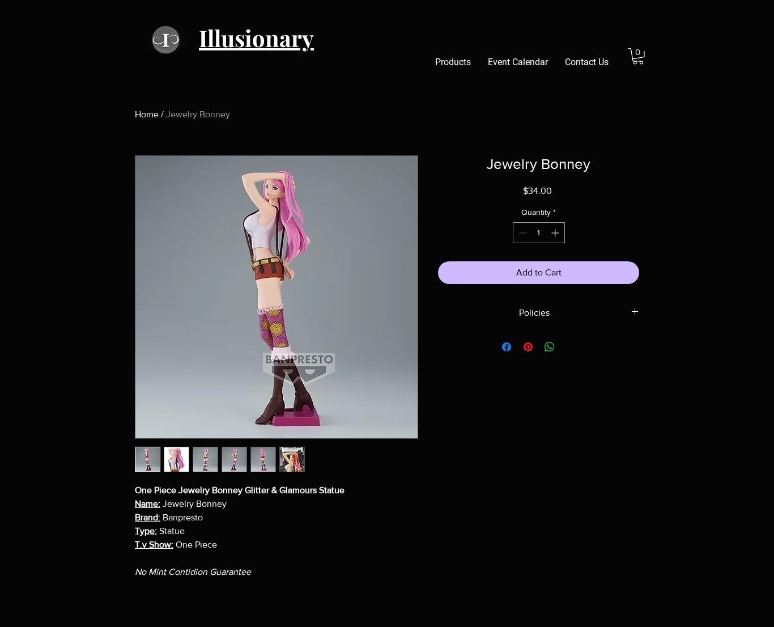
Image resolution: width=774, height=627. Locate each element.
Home (147, 114)
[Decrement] (521, 233)
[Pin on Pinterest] (528, 347)
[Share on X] (571, 347)
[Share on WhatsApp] (549, 347)
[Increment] (556, 233)
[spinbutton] (539, 233)
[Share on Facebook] (506, 347)
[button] (638, 56)
